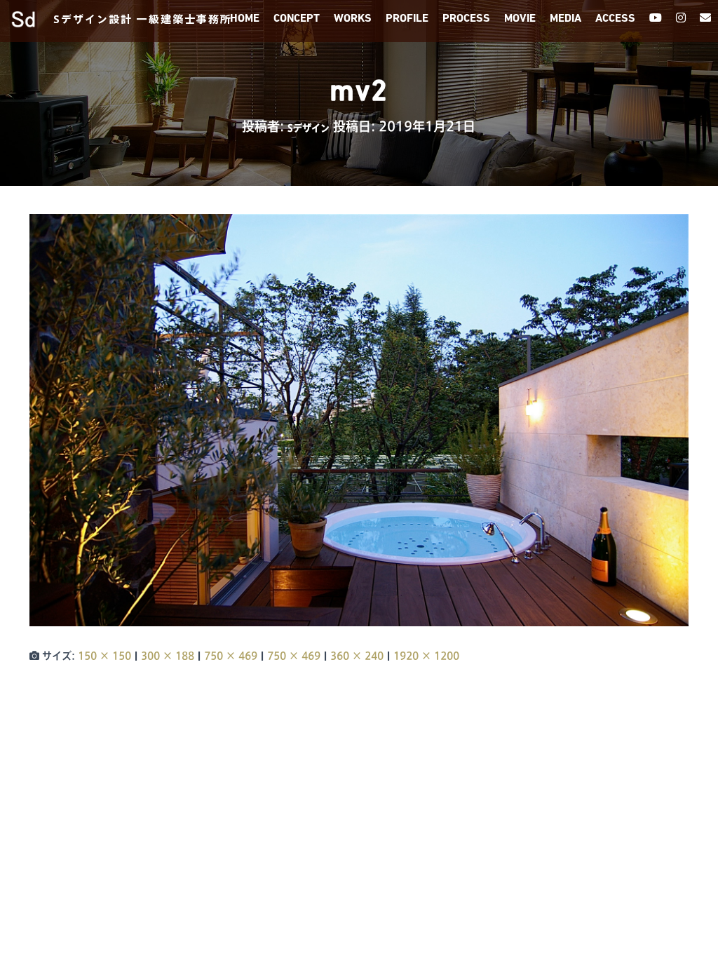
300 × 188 (167, 656)
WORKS (353, 19)
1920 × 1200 (426, 656)
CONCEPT (296, 19)
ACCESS (615, 19)
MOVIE (520, 19)
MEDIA (565, 19)
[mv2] (359, 419)
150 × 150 (104, 656)
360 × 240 (357, 656)
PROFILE (407, 19)
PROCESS (466, 19)
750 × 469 (230, 656)
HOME (244, 19)
